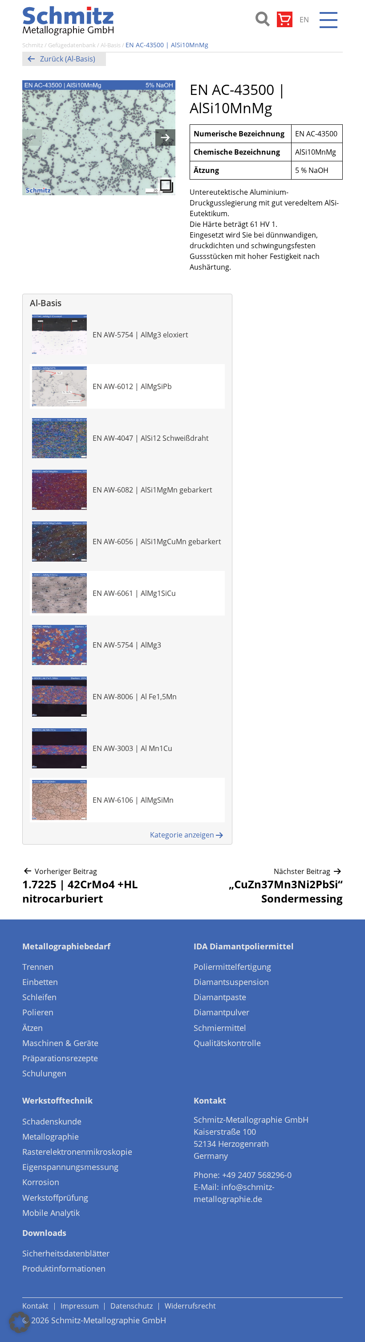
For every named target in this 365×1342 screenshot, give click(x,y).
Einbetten (40, 982)
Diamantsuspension (231, 982)
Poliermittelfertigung (232, 966)
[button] (19, 1322)
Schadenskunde (51, 1121)
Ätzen (32, 1027)
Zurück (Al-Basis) (67, 59)
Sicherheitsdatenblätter (66, 1253)
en (304, 20)
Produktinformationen (63, 1268)
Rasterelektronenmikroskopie (77, 1151)
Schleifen (39, 997)
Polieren (37, 1012)
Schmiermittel (220, 1027)
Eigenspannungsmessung (70, 1166)
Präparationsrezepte (60, 1058)
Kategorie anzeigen (182, 835)
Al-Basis (111, 45)
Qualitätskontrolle (227, 1043)
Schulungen (44, 1073)
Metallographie (50, 1136)
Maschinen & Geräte (60, 1043)
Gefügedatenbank (72, 45)
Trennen (37, 966)
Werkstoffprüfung (55, 1197)
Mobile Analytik (51, 1212)
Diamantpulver (221, 1012)
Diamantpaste (220, 997)
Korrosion (40, 1182)
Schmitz (32, 45)
